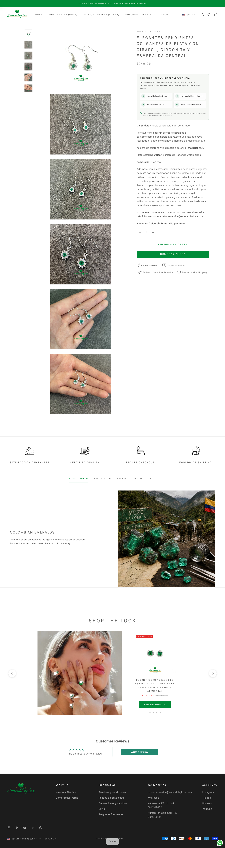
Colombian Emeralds (140, 14)
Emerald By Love (149, 31)
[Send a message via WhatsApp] (219, 842)
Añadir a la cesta (173, 244)
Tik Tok (206, 797)
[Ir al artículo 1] (28, 33)
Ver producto (154, 704)
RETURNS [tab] (139, 479)
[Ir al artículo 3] (28, 55)
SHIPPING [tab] (122, 479)
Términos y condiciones (112, 792)
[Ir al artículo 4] (28, 66)
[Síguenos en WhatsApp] (40, 827)
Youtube (207, 808)
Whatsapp (153, 797)
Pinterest (207, 803)
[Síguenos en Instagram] (8, 827)
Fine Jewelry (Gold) (63, 14)
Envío (102, 808)
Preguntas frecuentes (111, 814)
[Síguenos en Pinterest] (16, 827)
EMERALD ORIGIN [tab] (78, 479)
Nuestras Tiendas (66, 792)
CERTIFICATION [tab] (102, 479)
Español (49, 839)
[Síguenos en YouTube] (24, 827)
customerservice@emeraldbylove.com (170, 792)
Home (39, 14)
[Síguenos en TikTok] (32, 827)
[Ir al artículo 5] (28, 77)
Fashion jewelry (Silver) (101, 14)
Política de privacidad (111, 797)
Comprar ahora (173, 254)
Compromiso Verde (67, 797)
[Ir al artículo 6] (28, 88)
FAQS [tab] (153, 479)
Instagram (208, 792)
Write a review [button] (139, 751)
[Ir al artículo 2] (28, 44)
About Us (167, 14)
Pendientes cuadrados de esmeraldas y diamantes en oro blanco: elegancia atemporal (155, 685)
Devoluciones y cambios (113, 803)
